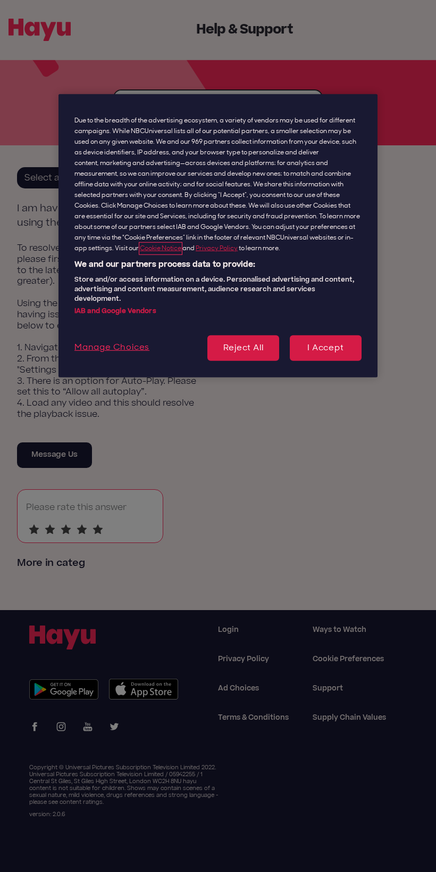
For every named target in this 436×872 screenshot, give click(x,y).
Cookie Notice (160, 248)
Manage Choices (111, 347)
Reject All (243, 348)
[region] (218, 235)
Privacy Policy (217, 248)
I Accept (325, 348)
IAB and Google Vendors (115, 311)
